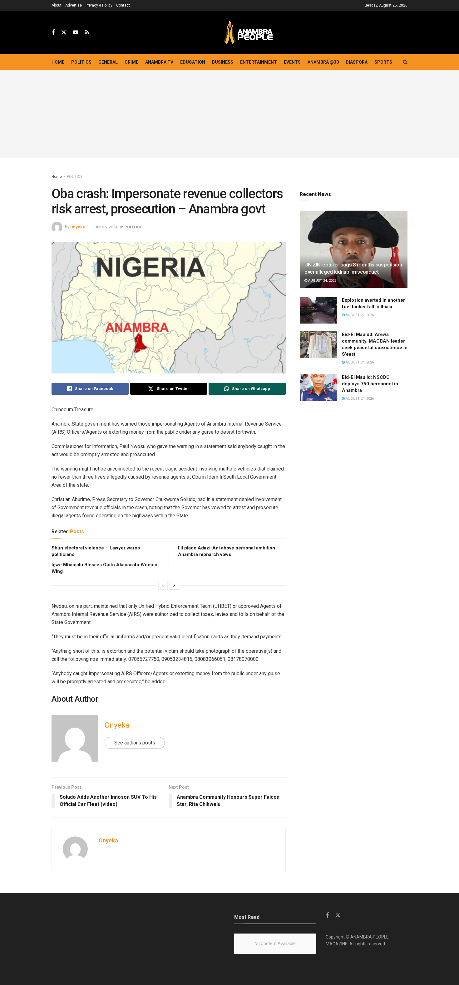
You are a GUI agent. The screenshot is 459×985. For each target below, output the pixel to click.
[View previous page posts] (163, 585)
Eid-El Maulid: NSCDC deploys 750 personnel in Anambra (370, 383)
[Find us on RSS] (87, 32)
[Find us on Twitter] (64, 32)
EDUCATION (192, 62)
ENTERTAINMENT (258, 62)
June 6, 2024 (106, 227)
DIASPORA (357, 62)
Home (58, 62)
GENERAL (108, 62)
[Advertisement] (229, 114)
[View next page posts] (174, 585)
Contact (123, 5)
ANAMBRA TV (159, 62)
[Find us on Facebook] (53, 32)
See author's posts (134, 743)
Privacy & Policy (99, 5)
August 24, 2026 (321, 281)
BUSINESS (222, 62)
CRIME (131, 62)
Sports (383, 62)
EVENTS (292, 62)
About (57, 5)
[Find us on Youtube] (75, 32)
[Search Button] (405, 62)
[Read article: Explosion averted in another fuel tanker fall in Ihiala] (318, 310)
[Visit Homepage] (248, 32)
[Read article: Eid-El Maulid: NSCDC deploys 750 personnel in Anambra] (318, 387)
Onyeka (77, 227)
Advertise (73, 5)
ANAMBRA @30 (323, 62)
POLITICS (81, 62)
